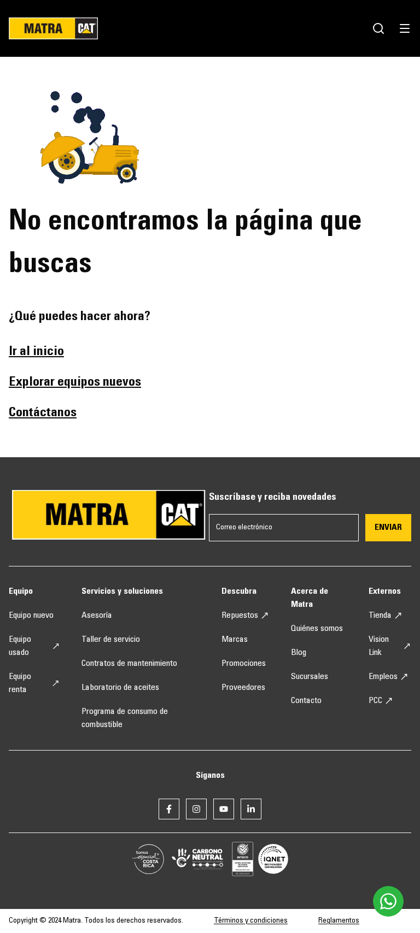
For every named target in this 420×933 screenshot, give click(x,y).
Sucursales (309, 676)
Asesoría (96, 615)
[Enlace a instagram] (196, 809)
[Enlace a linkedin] (251, 809)
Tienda (380, 615)
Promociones (243, 663)
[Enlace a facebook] (169, 809)
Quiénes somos (317, 628)
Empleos (383, 676)
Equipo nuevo (31, 615)
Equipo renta (20, 683)
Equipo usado (20, 646)
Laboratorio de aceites (120, 687)
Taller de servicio (110, 639)
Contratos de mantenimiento (129, 663)
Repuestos (239, 615)
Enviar (388, 527)
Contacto (306, 700)
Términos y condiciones (251, 921)
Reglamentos (338, 921)
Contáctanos (43, 413)
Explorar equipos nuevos (75, 382)
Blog (298, 652)
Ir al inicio (36, 352)
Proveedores (243, 687)
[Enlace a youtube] (223, 809)
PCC (375, 700)
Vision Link (379, 646)
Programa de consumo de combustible (124, 718)
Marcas (234, 639)
